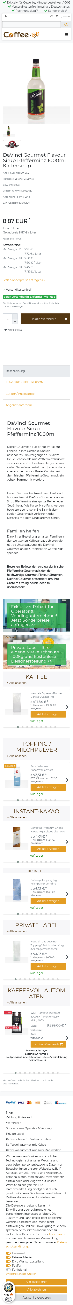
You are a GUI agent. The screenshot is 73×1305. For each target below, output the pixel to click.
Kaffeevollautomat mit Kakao (26, 1144)
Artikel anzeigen (48, 714)
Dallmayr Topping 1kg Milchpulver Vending (44, 882)
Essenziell (18, 1253)
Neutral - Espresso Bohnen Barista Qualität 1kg (47, 695)
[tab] (36, 371)
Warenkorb (13, 1123)
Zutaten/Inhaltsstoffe (20, 394)
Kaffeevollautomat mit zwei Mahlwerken (33, 1150)
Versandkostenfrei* (19, 289)
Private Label (15, 1134)
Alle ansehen (17, 683)
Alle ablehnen (36, 1289)
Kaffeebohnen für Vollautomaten (28, 1139)
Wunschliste (14, 329)
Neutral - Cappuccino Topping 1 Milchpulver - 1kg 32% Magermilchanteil (47, 945)
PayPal (16, 1265)
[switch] (8, 1299)
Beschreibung (15, 371)
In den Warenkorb (44, 319)
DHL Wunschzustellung (28, 1261)
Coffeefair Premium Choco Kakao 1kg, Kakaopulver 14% (48, 829)
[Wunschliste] (51, 16)
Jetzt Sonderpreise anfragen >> (24, 280)
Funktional (19, 1269)
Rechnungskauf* (27, 10)
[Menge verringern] (15, 321)
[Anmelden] (6, 16)
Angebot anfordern (19, 405)
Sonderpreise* (57, 10)
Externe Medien (22, 1257)
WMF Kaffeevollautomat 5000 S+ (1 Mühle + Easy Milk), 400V (45, 1016)
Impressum (57, 1234)
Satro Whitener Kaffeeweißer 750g (42, 768)
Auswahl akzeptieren (37, 1297)
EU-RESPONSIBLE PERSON (24, 382)
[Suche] (66, 24)
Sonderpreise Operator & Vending (29, 1128)
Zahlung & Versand (19, 1117)
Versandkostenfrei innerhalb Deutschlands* (41, 6)
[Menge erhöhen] (15, 316)
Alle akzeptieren (36, 1282)
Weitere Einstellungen (21, 1274)
